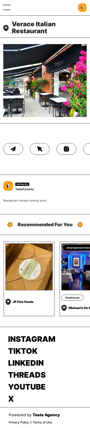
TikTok (23, 351)
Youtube (27, 386)
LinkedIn (26, 363)
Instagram (31, 339)
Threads (27, 374)
